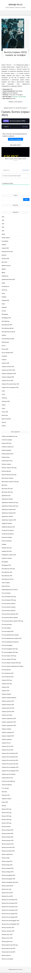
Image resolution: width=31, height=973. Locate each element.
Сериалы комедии (6, 729)
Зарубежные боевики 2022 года (10, 502)
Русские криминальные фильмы (10, 641)
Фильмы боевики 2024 (7, 833)
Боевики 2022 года (6, 443)
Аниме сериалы (6, 237)
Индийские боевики (7, 523)
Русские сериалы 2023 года (9, 659)
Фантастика (5, 415)
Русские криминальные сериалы (10, 635)
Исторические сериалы (8, 530)
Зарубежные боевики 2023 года (10, 506)
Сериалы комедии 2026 (8, 377)
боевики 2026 (5, 248)
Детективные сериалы (7, 478)
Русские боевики (6, 593)
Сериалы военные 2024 (8, 701)
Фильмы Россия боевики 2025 (9, 903)
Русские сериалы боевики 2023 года (11, 662)
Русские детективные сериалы (10, 617)
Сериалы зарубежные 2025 (9, 725)
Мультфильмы (5, 321)
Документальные (6, 265)
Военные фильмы (6, 471)
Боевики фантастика (7, 460)
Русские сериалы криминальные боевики (12, 666)
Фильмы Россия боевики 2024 (9, 899)
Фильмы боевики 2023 (7, 830)
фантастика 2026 (6, 418)
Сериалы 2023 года (7, 683)
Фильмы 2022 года (6, 809)
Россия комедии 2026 (7, 352)
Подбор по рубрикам (15, 139)
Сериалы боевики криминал (9, 697)
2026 (3, 230)
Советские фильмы (7, 784)
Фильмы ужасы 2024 (7, 934)
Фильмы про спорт (6, 889)
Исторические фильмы (8, 533)
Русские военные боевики (8, 603)
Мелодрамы (5, 314)
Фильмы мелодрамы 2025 (8, 878)
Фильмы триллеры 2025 (8, 931)
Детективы (4, 262)
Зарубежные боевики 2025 (8, 513)
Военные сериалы (6, 464)
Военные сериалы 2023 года (9, 467)
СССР (3, 394)
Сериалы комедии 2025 (8, 736)
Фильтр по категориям (7, 959)
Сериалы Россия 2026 (7, 380)
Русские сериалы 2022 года (9, 655)
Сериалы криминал (7, 739)
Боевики (4, 244)
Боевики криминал (6, 450)
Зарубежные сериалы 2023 (9, 520)
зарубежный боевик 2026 (8, 279)
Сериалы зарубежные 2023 (9, 718)
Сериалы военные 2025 (8, 704)
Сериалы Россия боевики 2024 (10, 753)
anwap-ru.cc (16, 4)
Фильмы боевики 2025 (7, 837)
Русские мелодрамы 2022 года (10, 648)
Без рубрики (5, 241)
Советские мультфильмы (8, 781)
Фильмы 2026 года (6, 823)
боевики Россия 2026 (7, 251)
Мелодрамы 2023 (6, 565)
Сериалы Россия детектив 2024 (10, 760)
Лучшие (4, 310)
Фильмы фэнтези (6, 955)
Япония (4, 425)
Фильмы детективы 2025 (8, 851)
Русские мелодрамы (7, 645)
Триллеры (4, 398)
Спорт (3, 391)
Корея (3, 303)
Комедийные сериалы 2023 (9, 554)
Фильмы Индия (6, 857)
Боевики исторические (7, 446)
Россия (3, 345)
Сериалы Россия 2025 (7, 749)
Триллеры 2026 (6, 401)
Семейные (4, 356)
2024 (3, 223)
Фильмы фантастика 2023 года (10, 945)
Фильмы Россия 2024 (7, 892)
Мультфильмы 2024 (7, 572)
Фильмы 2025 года (6, 819)
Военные (4, 255)
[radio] (10, 104)
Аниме (3, 234)
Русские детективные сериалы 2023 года (12, 621)
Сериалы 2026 (5, 363)
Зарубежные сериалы (7, 516)
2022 (3, 216)
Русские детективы (7, 624)
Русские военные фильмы (8, 610)
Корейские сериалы (7, 558)
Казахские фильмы (7, 540)
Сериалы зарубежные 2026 (9, 373)
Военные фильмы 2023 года (9, 474)
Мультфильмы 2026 (7, 324)
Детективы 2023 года (7, 492)
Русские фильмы (6, 669)
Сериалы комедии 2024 (8, 732)
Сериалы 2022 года (7, 680)
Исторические (5, 286)
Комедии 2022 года (7, 547)
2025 (3, 227)
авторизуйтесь (25, 170)
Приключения (5, 342)
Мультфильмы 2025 (7, 575)
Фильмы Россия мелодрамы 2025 (10, 924)
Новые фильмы (6, 586)
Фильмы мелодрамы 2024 (8, 875)
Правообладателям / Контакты (10, 589)
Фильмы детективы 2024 (8, 847)
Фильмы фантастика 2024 (8, 948)
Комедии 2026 (5, 300)
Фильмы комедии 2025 (7, 871)
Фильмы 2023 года (6, 812)
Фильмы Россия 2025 (7, 896)
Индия (3, 283)
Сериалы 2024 (5, 687)
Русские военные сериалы (9, 607)
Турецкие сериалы (6, 798)
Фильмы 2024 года (6, 816)
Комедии (4, 296)
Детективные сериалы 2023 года (10, 481)
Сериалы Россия (6, 743)
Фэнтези (4, 422)
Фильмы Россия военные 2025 (9, 910)
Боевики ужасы (6, 457)
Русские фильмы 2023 (7, 676)
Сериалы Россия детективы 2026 (10, 384)
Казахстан (4, 290)
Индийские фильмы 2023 (8, 527)
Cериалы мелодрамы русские (9, 436)
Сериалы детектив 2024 (8, 708)
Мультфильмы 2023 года (8, 568)
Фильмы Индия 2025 (7, 864)
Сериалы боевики (6, 694)
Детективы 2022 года (7, 488)
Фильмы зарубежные (7, 854)
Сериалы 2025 (5, 690)
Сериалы (4, 359)
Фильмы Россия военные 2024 (9, 906)
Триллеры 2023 (6, 795)
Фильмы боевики (6, 826)
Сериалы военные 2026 (8, 366)
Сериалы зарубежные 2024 (9, 722)
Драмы (3, 272)
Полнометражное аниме (8, 338)
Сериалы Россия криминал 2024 (10, 767)
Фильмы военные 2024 (7, 840)
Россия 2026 (5, 349)
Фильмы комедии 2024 (7, 868)
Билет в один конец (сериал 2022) (15, 158)
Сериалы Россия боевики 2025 (10, 756)
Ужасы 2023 (5, 802)
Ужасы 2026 (5, 411)
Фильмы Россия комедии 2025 (9, 917)
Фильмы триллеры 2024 (8, 927)
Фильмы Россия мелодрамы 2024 (10, 920)
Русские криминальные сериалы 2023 (11, 638)
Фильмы (4, 805)
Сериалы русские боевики (8, 774)
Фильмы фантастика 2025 (8, 952)
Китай (3, 293)
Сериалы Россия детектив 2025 (10, 763)
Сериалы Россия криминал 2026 (10, 387)
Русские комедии (6, 628)
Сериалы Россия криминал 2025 (10, 770)
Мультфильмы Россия (7, 579)
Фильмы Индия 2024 (7, 861)
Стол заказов (5, 788)
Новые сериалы (6, 582)
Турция (3, 404)
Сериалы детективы (7, 715)
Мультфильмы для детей (8, 331)
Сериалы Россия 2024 (7, 746)
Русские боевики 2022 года (9, 596)
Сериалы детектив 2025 (8, 711)
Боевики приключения (7, 453)
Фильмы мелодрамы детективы (10, 882)
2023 (3, 220)
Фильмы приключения (7, 885)
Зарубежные (5, 276)
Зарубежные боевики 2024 (8, 509)
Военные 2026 (5, 258)
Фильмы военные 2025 (7, 844)
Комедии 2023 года (7, 551)
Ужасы (3, 408)
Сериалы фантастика (7, 777)
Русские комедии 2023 (7, 631)
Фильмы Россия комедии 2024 (9, 913)
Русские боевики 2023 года (9, 600)
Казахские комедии (7, 537)
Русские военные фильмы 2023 (10, 614)
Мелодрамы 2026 (6, 317)
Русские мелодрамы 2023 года (10, 652)
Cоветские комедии (7, 439)
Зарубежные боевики (7, 499)
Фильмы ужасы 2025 (7, 938)
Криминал (4, 307)
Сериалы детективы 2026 (8, 370)
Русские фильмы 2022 (7, 673)
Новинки (4, 335)
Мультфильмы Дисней (7, 328)
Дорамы (4, 269)
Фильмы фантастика (7, 941)
